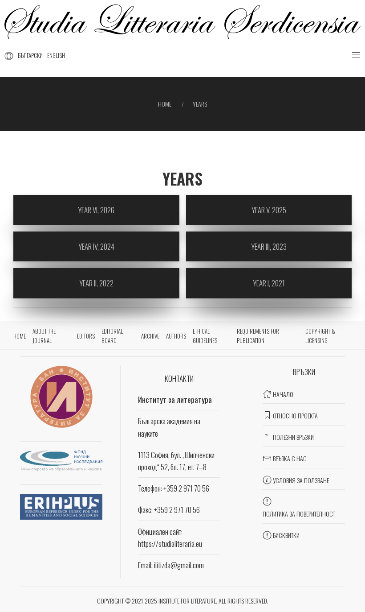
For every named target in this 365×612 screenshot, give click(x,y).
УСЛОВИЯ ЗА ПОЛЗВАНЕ (301, 480)
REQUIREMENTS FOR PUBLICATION (258, 336)
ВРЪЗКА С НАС (290, 458)
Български (30, 55)
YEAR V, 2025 (268, 209)
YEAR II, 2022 (96, 283)
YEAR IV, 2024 (96, 246)
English (56, 55)
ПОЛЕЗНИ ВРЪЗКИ (293, 437)
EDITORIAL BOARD (112, 336)
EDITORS (86, 335)
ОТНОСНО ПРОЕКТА (295, 415)
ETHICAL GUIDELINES (205, 336)
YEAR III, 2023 (269, 246)
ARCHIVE (150, 335)
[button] (356, 55)
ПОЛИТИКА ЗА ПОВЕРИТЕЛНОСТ (299, 513)
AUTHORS (176, 335)
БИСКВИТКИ (286, 535)
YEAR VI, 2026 (96, 209)
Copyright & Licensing (320, 336)
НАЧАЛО (283, 394)
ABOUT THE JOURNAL (44, 336)
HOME (19, 335)
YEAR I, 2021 (269, 283)
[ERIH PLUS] (61, 505)
